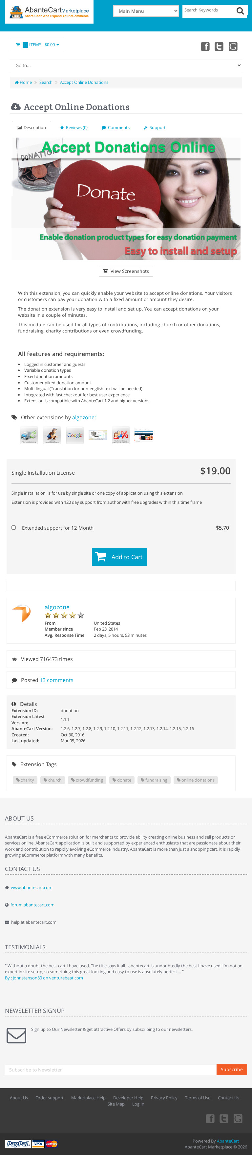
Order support (49, 1098)
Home (25, 82)
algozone (57, 607)
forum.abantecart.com (32, 905)
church (54, 780)
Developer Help (128, 1098)
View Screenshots (128, 271)
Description (34, 127)
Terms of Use (197, 1098)
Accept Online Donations (84, 82)
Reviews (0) (76, 127)
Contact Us (228, 1098)
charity (27, 780)
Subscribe (232, 1069)
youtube (234, 46)
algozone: (84, 417)
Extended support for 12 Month (125, 527)
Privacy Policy (164, 1098)
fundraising (155, 780)
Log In (138, 1104)
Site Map (116, 1104)
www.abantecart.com (31, 887)
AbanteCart (228, 1141)
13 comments (57, 680)
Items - (40, 44)
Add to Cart (127, 557)
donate (123, 780)
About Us (19, 1098)
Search (45, 82)
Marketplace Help (88, 1098)
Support (157, 127)
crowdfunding (89, 780)
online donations (197, 780)
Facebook (205, 46)
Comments (118, 127)
